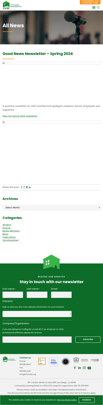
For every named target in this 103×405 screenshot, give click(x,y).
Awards (7, 228)
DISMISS (86, 400)
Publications (9, 237)
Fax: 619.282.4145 (25, 369)
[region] (51, 400)
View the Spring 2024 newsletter (20, 116)
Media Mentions (11, 231)
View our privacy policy (67, 400)
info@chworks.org (28, 374)
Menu (94, 7)
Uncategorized (10, 240)
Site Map (53, 390)
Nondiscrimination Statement (72, 390)
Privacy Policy (23, 390)
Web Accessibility (39, 390)
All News (7, 225)
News (5, 234)
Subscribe (88, 339)
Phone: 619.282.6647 (25, 363)
